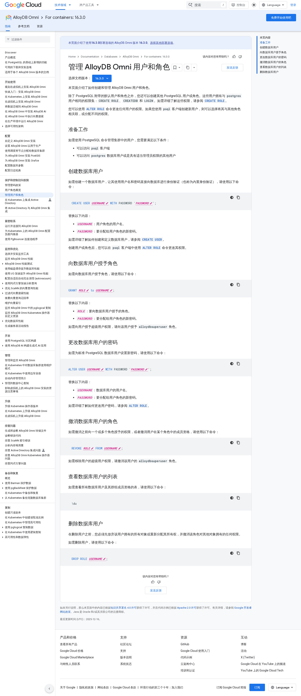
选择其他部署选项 (161, 42)
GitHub (185, 644)
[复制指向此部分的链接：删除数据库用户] (107, 524)
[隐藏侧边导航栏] (49, 689)
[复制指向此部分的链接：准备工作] (92, 129)
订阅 (257, 687)
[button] (26, 126)
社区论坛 (126, 644)
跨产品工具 (87, 5)
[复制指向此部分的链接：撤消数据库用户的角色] (122, 421)
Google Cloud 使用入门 (195, 650)
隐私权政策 (86, 687)
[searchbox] (27, 39)
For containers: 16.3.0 (65, 17)
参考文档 (23, 26)
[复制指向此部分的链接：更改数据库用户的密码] (122, 342)
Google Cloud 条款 (124, 687)
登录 (293, 5)
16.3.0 (102, 78)
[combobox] (206, 5)
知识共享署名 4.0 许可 (124, 607)
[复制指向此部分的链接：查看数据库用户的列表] (122, 477)
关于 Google (67, 687)
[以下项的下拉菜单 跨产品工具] (99, 5)
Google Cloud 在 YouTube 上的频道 (263, 664)
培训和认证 (188, 670)
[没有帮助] (240, 57)
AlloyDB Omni (26, 17)
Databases (110, 56)
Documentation (90, 56)
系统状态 (126, 664)
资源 (40, 26)
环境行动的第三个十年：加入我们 (161, 687)
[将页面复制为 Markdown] (187, 67)
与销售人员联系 (70, 664)
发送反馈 (232, 67)
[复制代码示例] (238, 197)
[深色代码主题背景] (232, 197)
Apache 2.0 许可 (186, 607)
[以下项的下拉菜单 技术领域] (71, 5)
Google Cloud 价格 (71, 650)
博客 (244, 644)
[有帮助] (234, 57)
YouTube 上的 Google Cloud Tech (262, 670)
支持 (123, 650)
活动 (244, 650)
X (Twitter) (248, 657)
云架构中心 (188, 664)
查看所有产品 (68, 644)
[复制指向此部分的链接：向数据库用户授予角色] (122, 263)
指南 (8, 26)
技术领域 (60, 5)
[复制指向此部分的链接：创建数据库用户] (107, 171)
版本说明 (126, 657)
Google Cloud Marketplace (77, 657)
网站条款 (103, 687)
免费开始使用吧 (281, 17)
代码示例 (186, 657)
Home (72, 56)
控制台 (241, 5)
